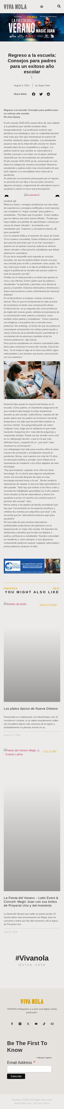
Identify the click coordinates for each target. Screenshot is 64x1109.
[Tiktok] (44, 1023)
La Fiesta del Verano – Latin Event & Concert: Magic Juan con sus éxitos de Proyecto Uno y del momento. (31, 901)
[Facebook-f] (12, 1023)
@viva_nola (32, 964)
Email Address (21, 1062)
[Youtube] (36, 1023)
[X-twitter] (28, 1023)
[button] (42, 6)
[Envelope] (52, 1023)
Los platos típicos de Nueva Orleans (31, 708)
